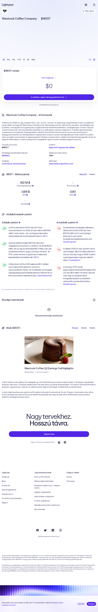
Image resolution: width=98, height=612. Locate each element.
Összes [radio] (75, 328)
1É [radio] (24, 60)
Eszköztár (6, 485)
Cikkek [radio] (84, 328)
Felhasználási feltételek (43, 481)
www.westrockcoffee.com (61, 163)
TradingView (74, 260)
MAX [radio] (33, 60)
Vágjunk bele (49, 434)
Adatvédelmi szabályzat (44, 496)
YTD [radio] (19, 60)
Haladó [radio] (92, 174)
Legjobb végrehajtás (42, 492)
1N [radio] (4, 60)
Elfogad (91, 604)
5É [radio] (28, 60)
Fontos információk (42, 477)
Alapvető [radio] (83, 174)
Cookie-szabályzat (42, 501)
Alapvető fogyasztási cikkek (62, 147)
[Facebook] (37, 530)
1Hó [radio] (13, 60)
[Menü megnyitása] (94, 5)
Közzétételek (39, 509)
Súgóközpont (7, 494)
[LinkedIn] (52, 530)
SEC (45, 236)
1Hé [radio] (8, 60)
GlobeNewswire (44, 275)
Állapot (5, 503)
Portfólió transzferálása (12, 498)
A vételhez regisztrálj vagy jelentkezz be (47, 97)
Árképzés (5, 477)
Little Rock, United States (14, 163)
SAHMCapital (69, 242)
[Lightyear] (8, 4)
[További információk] (94, 300)
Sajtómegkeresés (9, 490)
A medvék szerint (66, 222)
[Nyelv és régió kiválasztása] (86, 4)
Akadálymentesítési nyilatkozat (47, 505)
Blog (4, 481)
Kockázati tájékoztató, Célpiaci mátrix (47, 486)
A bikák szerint (10, 222)
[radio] (90, 60)
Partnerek (71, 481)
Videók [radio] (92, 328)
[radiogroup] (19, 60)
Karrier (69, 477)
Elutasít (81, 604)
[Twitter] (45, 530)
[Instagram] (60, 530)
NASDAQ (6, 155)
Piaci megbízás (47, 78)
